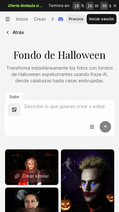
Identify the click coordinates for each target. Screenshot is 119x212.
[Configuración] (92, 127)
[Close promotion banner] (115, 6)
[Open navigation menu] (8, 19)
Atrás (18, 32)
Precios (76, 19)
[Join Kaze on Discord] (61, 19)
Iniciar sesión (101, 19)
